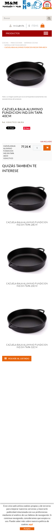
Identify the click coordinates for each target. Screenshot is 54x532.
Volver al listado (18, 358)
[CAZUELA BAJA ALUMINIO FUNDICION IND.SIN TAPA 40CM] (26, 72)
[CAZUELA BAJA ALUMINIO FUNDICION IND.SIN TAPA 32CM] (27, 320)
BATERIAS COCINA (31, 43)
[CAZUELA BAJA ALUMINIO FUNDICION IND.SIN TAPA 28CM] (27, 197)
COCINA (5, 43)
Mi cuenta (18, 26)
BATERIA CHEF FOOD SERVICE (15, 45)
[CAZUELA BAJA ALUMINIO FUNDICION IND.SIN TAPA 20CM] (27, 258)
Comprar (47, 148)
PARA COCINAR (16, 43)
